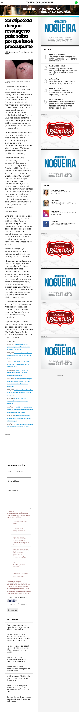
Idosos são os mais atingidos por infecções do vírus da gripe (18, 668)
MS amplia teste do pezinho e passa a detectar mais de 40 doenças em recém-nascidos (19, 649)
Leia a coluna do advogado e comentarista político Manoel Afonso (63, 203)
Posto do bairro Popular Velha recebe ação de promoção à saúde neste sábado (18, 688)
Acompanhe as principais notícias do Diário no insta (64, 213)
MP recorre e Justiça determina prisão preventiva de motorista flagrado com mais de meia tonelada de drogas (61, 104)
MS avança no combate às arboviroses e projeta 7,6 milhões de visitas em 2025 (18, 364)
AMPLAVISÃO (55, 201)
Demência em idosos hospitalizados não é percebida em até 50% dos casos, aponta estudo (18, 637)
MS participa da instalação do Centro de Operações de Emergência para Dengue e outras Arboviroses (20, 409)
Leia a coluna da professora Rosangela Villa (60, 192)
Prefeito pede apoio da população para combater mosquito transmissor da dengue (18, 346)
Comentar (12, 610)
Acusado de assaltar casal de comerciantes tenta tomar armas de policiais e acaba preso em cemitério (63, 71)
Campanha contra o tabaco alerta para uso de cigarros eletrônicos (19, 699)
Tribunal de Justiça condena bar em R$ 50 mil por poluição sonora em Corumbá (63, 58)
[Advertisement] (19, 448)
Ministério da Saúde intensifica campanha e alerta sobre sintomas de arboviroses (20, 392)
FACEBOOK (54, 221)
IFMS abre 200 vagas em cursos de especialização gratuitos (62, 82)
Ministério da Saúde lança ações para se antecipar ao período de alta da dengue (19, 418)
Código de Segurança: (17, 597)
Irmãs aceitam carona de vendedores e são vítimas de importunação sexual (61, 92)
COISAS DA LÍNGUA (57, 190)
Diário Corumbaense (39, 2)
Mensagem (13, 490)
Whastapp (76, 2)
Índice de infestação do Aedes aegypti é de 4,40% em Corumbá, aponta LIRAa (19, 355)
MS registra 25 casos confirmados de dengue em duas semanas (17, 401)
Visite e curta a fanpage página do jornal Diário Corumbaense (63, 224)
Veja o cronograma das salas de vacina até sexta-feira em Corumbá (18, 627)
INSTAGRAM (55, 211)
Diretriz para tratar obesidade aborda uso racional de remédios (16, 659)
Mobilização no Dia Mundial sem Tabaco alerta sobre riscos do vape (18, 678)
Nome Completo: (15, 471)
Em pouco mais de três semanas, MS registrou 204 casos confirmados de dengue (17, 372)
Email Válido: (13, 481)
